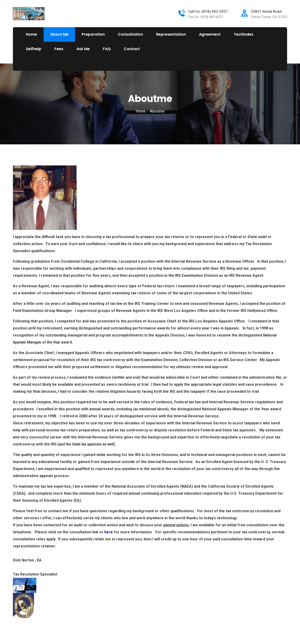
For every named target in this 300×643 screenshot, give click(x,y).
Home (141, 111)
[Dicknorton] (29, 13)
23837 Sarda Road (266, 11)
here (108, 532)
